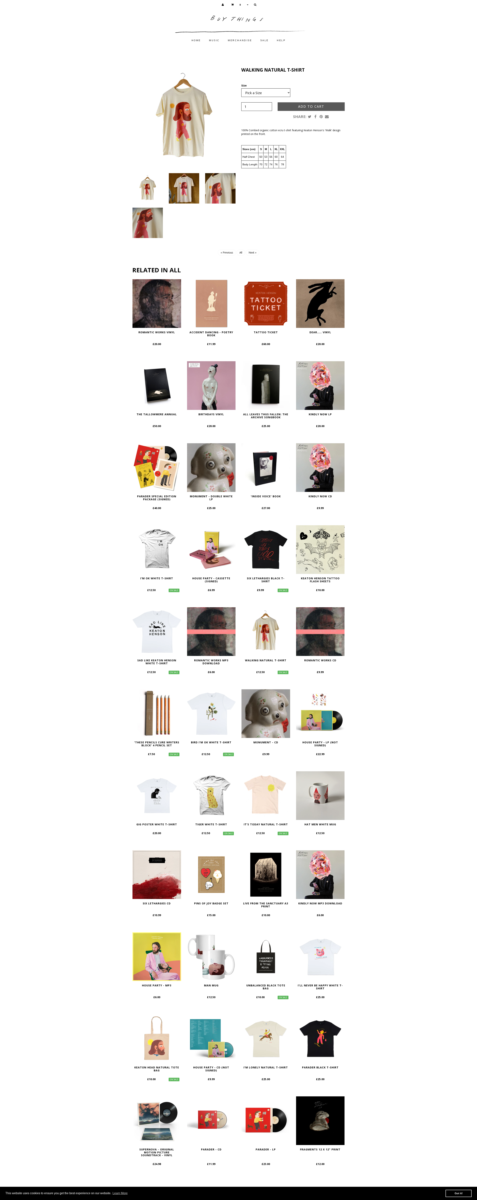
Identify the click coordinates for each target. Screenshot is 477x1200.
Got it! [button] (459, 1193)
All (240, 252)
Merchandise (240, 40)
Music (214, 40)
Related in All (156, 270)
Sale (264, 40)
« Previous (227, 252)
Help (281, 40)
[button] (239, 4)
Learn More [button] (120, 1193)
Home (196, 40)
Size (244, 85)
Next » (252, 252)
